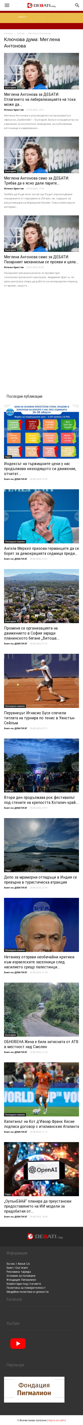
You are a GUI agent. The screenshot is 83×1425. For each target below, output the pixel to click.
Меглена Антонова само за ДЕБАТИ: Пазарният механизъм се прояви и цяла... (41, 259)
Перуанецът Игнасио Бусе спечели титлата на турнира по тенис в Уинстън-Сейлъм (39, 717)
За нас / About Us (18, 1264)
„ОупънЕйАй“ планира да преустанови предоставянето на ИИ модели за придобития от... (37, 1206)
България (10, 87)
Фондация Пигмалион (21, 1280)
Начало (8, 33)
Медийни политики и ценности (27, 1292)
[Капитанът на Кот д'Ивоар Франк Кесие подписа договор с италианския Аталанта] (41, 1089)
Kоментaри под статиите (23, 1284)
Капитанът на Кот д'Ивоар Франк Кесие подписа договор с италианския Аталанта (41, 1124)
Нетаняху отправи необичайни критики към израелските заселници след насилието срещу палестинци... (39, 962)
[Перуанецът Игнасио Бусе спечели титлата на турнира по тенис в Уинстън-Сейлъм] (41, 681)
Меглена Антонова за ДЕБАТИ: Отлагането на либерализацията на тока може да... (40, 99)
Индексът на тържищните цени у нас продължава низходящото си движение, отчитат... (40, 468)
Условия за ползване (20, 1276)
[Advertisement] (41, 335)
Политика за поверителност (26, 1288)
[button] (6, 5)
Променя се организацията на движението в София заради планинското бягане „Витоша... (31, 633)
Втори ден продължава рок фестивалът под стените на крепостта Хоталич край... (41, 800)
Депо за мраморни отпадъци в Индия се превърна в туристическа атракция (40, 880)
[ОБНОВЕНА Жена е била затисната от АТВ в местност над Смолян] (41, 1010)
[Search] (77, 5)
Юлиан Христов (14, 109)
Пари (8, 456)
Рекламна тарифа (18, 1272)
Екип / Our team (17, 1268)
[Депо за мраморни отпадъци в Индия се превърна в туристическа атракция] (41, 845)
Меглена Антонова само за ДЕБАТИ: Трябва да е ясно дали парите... (36, 181)
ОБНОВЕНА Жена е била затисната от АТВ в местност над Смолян (41, 1044)
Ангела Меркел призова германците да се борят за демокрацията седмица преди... (41, 551)
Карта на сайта (57, 1420)
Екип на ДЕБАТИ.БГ (15, 478)
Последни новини (15, 541)
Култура (9, 790)
